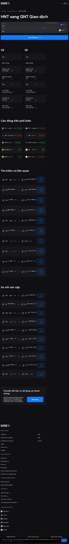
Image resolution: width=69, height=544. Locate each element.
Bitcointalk (6, 526)
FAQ (39, 434)
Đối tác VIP (4, 458)
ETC (26, 251)
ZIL (6, 304)
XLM (6, 200)
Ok (64, 540)
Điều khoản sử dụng (56, 537)
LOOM (7, 365)
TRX (6, 356)
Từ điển (3, 450)
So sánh (41, 295)
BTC (6, 251)
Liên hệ (40, 440)
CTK (6, 348)
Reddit (5, 529)
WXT (6, 231)
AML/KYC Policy (11, 537)
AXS (26, 210)
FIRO (6, 313)
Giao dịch (35, 400)
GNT (26, 241)
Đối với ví (3, 464)
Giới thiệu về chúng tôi (7, 440)
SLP (6, 210)
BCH (26, 321)
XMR (26, 220)
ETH (26, 231)
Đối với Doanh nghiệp (6, 485)
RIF (6, 261)
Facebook (6, 511)
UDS (26, 190)
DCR (6, 321)
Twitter (5, 515)
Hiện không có (12, 11)
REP (6, 179)
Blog (39, 437)
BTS (6, 190)
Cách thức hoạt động (6, 437)
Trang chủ (3, 434)
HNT (6, 272)
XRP (26, 179)
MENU (64, 3)
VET (26, 348)
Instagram (6, 522)
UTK (26, 365)
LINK (26, 295)
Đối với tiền (4, 467)
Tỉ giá (2, 444)
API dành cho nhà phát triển (8, 474)
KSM (26, 200)
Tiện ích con (4, 447)
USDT (26, 261)
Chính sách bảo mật (33, 537)
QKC (25, 304)
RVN (26, 313)
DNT (6, 374)
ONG (6, 339)
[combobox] (59, 3)
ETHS (6, 330)
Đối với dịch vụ (5, 461)
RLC (26, 339)
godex (4, 11)
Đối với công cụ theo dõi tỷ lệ (9, 470)
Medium (5, 518)
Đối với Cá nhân (5, 481)
